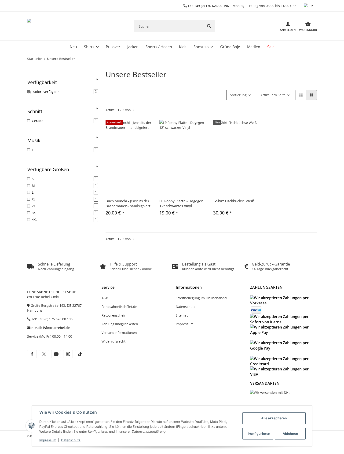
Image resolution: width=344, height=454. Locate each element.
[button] (308, 6)
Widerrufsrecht (113, 341)
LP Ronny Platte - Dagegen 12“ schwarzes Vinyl (181, 203)
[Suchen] (209, 26)
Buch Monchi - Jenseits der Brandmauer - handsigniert (128, 203)
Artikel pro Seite (272, 95)
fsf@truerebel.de (56, 327)
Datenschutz (71, 440)
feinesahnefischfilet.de (119, 306)
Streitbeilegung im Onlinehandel (201, 298)
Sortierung (238, 95)
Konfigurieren (259, 434)
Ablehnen (290, 434)
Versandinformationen (119, 332)
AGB (105, 298)
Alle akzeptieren (274, 418)
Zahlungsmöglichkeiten (120, 324)
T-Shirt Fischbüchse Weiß (233, 201)
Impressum (47, 440)
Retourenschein (114, 315)
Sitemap (182, 315)
